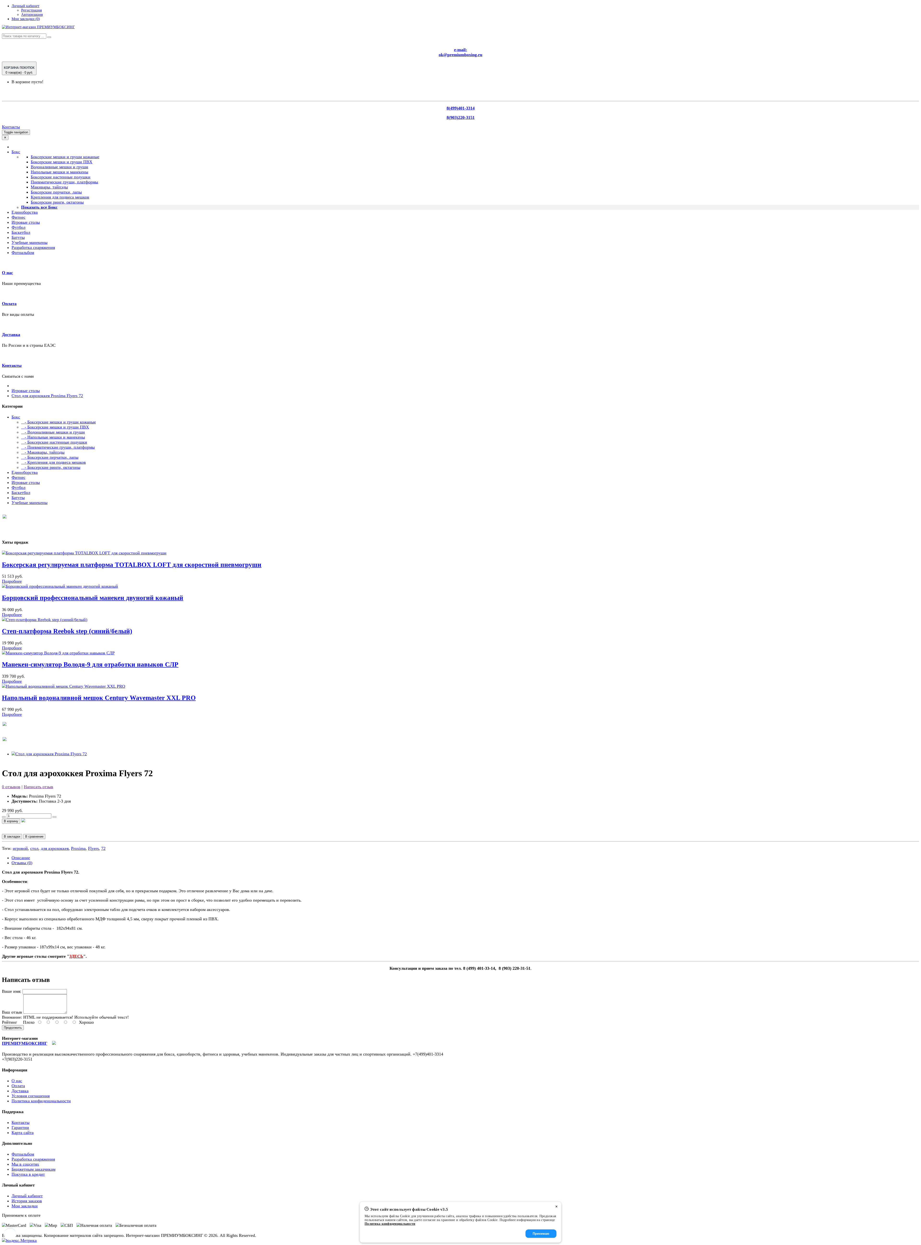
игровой (20, 848)
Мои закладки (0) (26, 19)
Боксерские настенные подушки (60, 177)
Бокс (16, 417)
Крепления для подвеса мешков (60, 197)
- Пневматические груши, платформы (58, 447)
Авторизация (32, 14)
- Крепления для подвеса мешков (53, 462)
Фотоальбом (23, 252)
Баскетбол (21, 232)
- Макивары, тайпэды (43, 452)
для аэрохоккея (55, 848)
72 (103, 848)
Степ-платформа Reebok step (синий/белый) (67, 631)
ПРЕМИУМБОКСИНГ (24, 1043)
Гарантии (20, 1127)
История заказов (27, 1200)
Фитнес (18, 217)
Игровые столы (26, 222)
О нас (7, 272)
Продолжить (13, 1027)
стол (34, 848)
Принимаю (541, 1233)
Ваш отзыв (12, 1012)
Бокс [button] (16, 151)
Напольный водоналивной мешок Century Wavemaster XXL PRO (99, 697)
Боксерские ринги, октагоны (57, 202)
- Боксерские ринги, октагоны (50, 467)
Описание (21, 857)
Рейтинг (9, 1022)
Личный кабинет (27, 1195)
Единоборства (25, 212)
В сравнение (34, 836)
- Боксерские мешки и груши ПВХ (55, 427)
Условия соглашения (31, 1095)
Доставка (11, 334)
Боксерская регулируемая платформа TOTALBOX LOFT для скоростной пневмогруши (131, 564)
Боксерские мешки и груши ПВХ (61, 161)
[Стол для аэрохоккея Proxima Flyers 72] (49, 754)
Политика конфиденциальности (41, 1100)
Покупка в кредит (28, 1174)
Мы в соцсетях (25, 1164)
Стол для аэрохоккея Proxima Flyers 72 (47, 395)
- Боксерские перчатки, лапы (49, 457)
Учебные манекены (29, 242)
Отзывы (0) (22, 862)
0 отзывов (11, 786)
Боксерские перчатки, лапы (56, 192)
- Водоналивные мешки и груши (53, 432)
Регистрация (31, 10)
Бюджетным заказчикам (33, 1169)
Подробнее (12, 581)
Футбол (18, 227)
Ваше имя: (11, 991)
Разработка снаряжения (33, 247)
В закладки (12, 836)
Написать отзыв (38, 786)
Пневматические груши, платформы (64, 182)
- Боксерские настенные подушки (54, 442)
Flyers (93, 848)
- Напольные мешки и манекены (53, 437)
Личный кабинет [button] (25, 6)
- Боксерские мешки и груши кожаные (58, 422)
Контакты (11, 126)
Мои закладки (25, 1206)
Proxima (78, 848)
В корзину (11, 821)
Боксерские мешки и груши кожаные (65, 156)
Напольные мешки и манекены (59, 172)
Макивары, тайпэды (49, 187)
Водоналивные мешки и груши (59, 166)
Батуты (18, 237)
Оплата (9, 303)
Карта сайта (23, 1132)
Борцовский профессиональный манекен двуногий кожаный (92, 597)
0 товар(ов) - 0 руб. (19, 70)
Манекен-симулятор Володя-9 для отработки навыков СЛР (90, 664)
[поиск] (49, 37)
